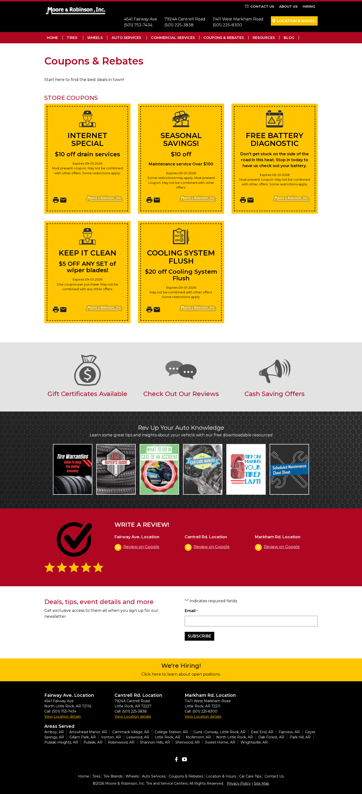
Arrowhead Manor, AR (88, 732)
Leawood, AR (137, 737)
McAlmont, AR (198, 737)
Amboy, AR (54, 732)
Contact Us (262, 6)
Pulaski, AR (92, 742)
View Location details (62, 716)
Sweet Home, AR (220, 742)
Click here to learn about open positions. (181, 674)
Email (191, 610)
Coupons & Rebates (223, 37)
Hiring (309, 6)
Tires (72, 37)
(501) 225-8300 (227, 25)
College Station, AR (171, 732)
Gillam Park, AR (82, 737)
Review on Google (141, 546)
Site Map (261, 783)
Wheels (95, 37)
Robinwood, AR (121, 742)
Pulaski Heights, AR (61, 742)
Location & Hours (295, 21)
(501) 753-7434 (138, 25)
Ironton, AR (111, 737)
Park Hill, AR (300, 737)
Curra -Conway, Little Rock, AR (219, 732)
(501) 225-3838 (179, 25)
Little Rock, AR (167, 737)
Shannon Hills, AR (155, 742)
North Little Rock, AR (234, 737)
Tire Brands (112, 776)
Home (52, 37)
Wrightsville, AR (254, 742)
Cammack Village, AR (130, 732)
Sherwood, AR (187, 742)
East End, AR (262, 732)
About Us (288, 6)
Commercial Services (173, 37)
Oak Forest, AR (271, 737)
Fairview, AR (289, 732)
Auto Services (126, 37)
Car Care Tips (250, 776)
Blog (289, 37)
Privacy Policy (239, 783)
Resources (264, 37)
